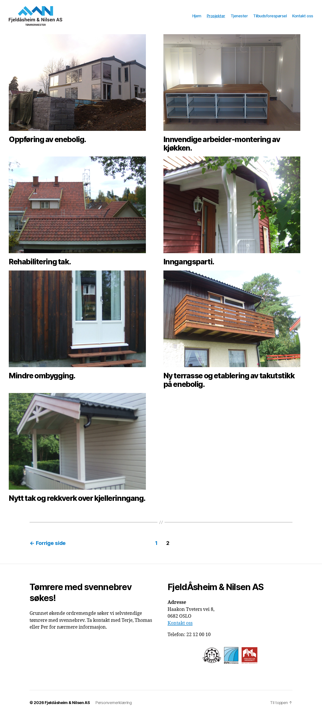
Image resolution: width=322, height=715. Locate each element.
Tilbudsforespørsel (270, 16)
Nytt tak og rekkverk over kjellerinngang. (77, 498)
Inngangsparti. (188, 261)
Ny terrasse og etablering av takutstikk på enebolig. (229, 380)
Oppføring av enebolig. (47, 139)
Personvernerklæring (113, 702)
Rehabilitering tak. (40, 261)
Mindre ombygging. (42, 375)
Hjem (196, 16)
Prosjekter (216, 16)
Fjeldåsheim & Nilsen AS (67, 702)
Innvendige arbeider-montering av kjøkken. (221, 143)
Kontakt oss (302, 16)
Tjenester (239, 16)
